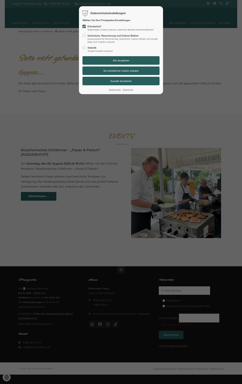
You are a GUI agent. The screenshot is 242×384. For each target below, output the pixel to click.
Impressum (128, 89)
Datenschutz (115, 89)
